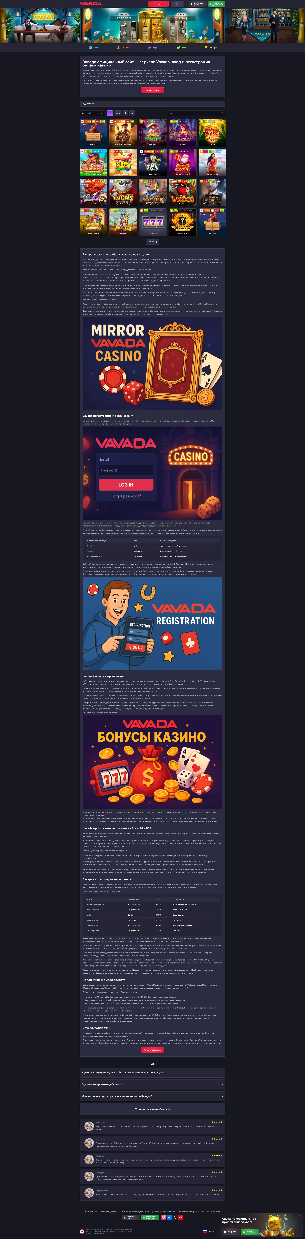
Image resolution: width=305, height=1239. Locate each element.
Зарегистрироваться (158, 4)
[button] (2, 25)
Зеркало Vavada (152, 90)
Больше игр (152, 242)
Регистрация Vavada (152, 1050)
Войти (177, 4)
